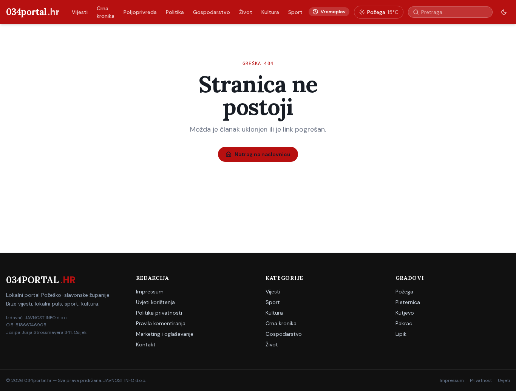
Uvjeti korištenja (155, 302)
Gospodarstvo (211, 12)
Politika (175, 12)
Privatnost (481, 380)
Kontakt (146, 344)
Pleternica (407, 302)
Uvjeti (504, 380)
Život (245, 12)
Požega (404, 291)
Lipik (400, 333)
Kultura (270, 12)
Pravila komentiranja (160, 323)
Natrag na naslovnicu (262, 154)
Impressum (150, 291)
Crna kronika (105, 12)
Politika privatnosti (159, 312)
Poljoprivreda (140, 12)
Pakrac (403, 323)
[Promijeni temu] (504, 12)
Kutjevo (404, 312)
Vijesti (80, 12)
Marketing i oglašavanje (164, 333)
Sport (295, 12)
